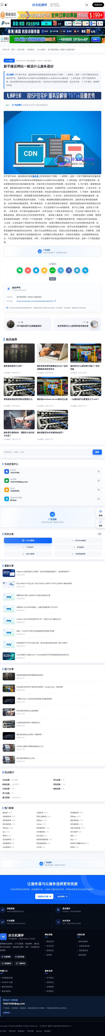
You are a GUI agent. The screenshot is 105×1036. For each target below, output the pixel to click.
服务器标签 (6, 991)
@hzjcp (13, 500)
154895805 (14, 491)
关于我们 (50, 977)
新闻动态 (50, 950)
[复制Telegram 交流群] (99, 499)
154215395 (14, 472)
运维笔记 (30, 49)
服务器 (35, 176)
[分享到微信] (20, 270)
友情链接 (50, 986)
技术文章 (21, 49)
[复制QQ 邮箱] (99, 481)
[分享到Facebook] (69, 270)
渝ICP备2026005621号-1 (63, 1026)
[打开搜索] (86, 4)
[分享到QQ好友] (36, 270)
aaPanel (39, 1031)
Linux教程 (41, 49)
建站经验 (82, 955)
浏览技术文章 (43, 896)
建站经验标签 (7, 986)
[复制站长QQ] (99, 471)
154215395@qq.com (19, 482)
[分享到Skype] (85, 270)
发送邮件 (7, 963)
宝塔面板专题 (7, 977)
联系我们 (50, 991)
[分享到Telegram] (77, 270)
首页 (13, 49)
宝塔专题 (30, 1031)
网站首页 (50, 941)
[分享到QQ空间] (44, 270)
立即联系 (6, 1012)
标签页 (49, 955)
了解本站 (21, 963)
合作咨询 (61, 896)
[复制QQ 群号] (99, 490)
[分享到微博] (28, 270)
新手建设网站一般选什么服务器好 (61, 49)
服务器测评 (83, 941)
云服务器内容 (84, 946)
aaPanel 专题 (7, 982)
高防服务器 (83, 950)
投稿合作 (50, 982)
